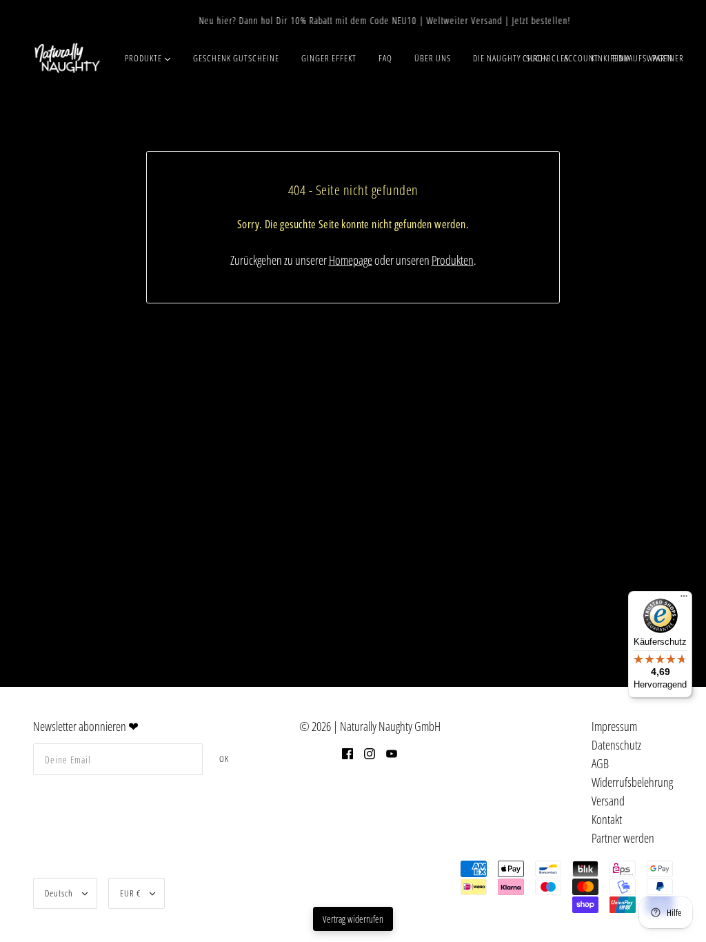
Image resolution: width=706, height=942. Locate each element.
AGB (600, 763)
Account (581, 58)
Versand (608, 800)
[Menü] (684, 599)
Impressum (614, 726)
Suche (538, 58)
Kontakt (607, 819)
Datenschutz (616, 744)
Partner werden (623, 838)
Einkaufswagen (642, 58)
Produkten (453, 260)
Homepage (350, 260)
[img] (347, 753)
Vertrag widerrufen (353, 918)
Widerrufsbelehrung (632, 782)
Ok (224, 758)
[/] (67, 58)
